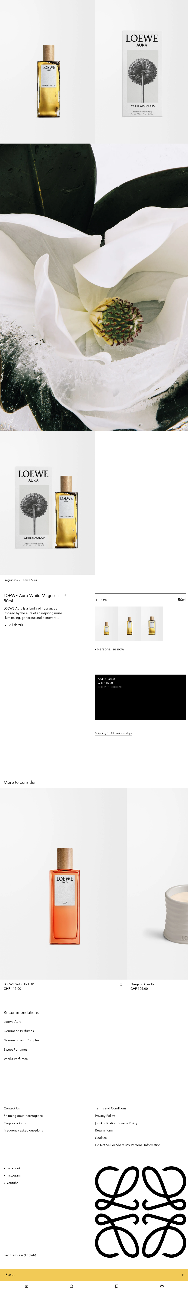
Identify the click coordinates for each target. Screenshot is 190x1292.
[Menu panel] (26, 1286)
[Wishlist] (116, 1286)
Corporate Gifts (15, 1123)
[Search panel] (71, 1286)
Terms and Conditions (110, 1108)
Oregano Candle (142, 984)
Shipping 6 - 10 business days (113, 733)
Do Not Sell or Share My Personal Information (128, 1145)
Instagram (13, 1175)
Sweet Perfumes (15, 1049)
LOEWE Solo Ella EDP (19, 984)
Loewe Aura (29, 580)
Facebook (13, 1168)
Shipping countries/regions (23, 1116)
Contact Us (12, 1108)
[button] (140, 733)
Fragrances (11, 580)
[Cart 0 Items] (162, 1286)
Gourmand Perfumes (19, 1031)
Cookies (101, 1138)
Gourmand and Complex (21, 1040)
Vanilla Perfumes (16, 1059)
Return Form (104, 1130)
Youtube (12, 1183)
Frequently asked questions (23, 1130)
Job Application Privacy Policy (116, 1123)
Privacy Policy (105, 1116)
